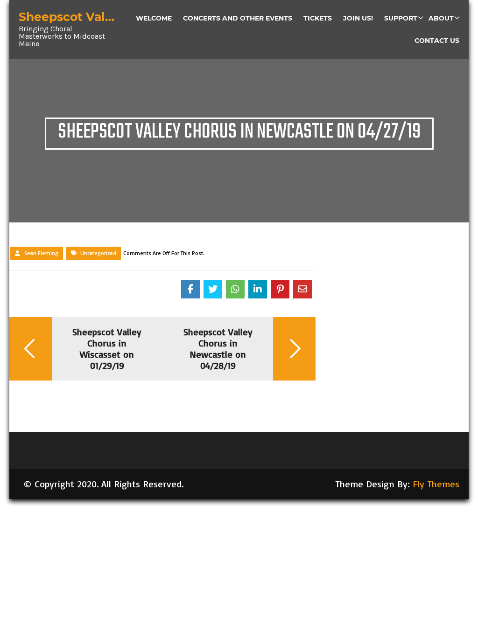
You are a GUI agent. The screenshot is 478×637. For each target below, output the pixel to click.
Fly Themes (436, 484)
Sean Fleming (41, 252)
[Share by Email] (302, 289)
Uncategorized (98, 252)
